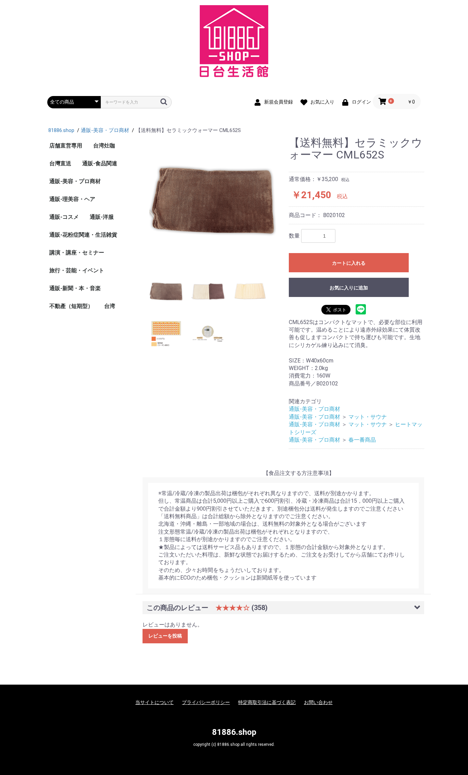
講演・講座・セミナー (76, 252)
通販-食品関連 (99, 163)
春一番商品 (362, 440)
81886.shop (234, 732)
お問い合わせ (318, 702)
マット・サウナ (367, 417)
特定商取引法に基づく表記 (267, 702)
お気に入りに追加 (349, 287)
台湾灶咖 (104, 145)
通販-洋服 (102, 217)
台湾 (109, 306)
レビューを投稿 (165, 636)
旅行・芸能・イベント (76, 270)
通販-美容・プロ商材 (75, 181)
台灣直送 (60, 163)
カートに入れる (349, 263)
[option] (213, 200)
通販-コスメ (64, 217)
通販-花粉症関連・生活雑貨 (83, 234)
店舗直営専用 (65, 145)
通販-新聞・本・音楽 (75, 288)
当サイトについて (154, 702)
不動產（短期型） (71, 306)
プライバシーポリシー (206, 702)
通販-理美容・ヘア (72, 199)
